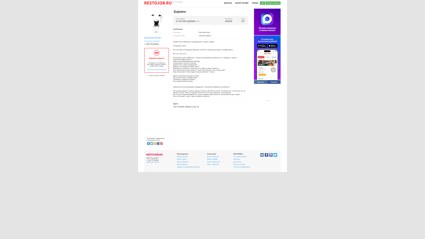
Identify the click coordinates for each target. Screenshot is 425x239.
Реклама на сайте (239, 164)
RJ (157, 3)
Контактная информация (241, 167)
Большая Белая (152, 38)
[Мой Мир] (158, 143)
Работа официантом (213, 162)
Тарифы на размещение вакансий (188, 167)
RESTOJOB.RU (154, 155)
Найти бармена (182, 164)
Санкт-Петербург (177, 2)
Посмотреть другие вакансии (156, 69)
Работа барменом (213, 164)
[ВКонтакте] (148, 143)
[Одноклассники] (155, 143)
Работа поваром (212, 159)
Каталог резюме (241, 3)
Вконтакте (260, 82)
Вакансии (228, 3)
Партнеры (236, 159)
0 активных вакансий (151, 41)
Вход (262, 3)
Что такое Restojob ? (240, 156)
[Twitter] (151, 143)
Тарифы (255, 3)
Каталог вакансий (213, 156)
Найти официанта (183, 162)
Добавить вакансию (273, 3)
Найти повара (181, 159)
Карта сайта (237, 162)
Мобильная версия (152, 162)
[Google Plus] (161, 143)
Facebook (274, 82)
